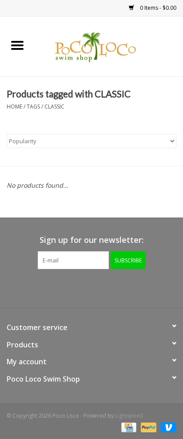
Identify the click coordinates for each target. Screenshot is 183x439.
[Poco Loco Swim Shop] (109, 45)
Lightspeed (129, 415)
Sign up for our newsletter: (91, 240)
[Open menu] (17, 45)
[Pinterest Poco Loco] (99, 287)
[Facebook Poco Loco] (67, 287)
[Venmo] (167, 427)
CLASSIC (54, 106)
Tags (33, 106)
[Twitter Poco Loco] (83, 287)
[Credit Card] (128, 427)
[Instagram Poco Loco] (115, 287)
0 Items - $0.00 (157, 8)
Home (14, 106)
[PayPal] (148, 427)
